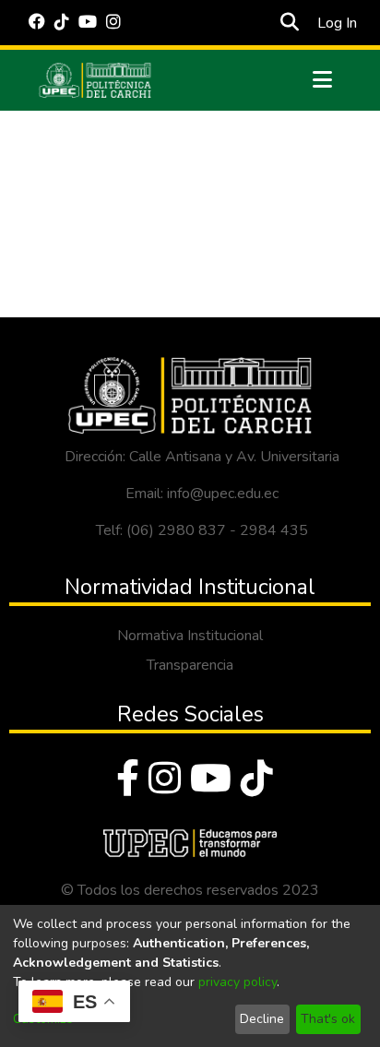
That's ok (328, 1019)
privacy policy (237, 982)
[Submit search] (290, 23)
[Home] (95, 80)
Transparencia (190, 665)
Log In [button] (338, 23)
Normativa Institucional (190, 635)
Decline (262, 1019)
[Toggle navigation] (323, 80)
